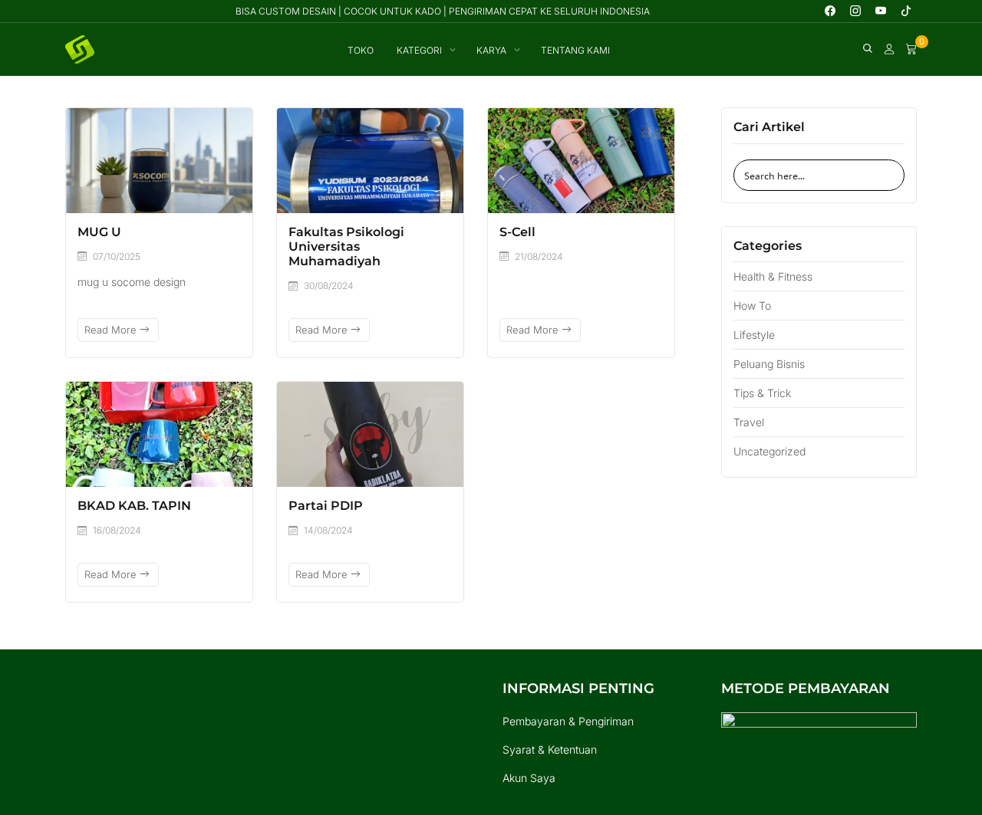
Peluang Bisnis (769, 363)
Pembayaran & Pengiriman (568, 721)
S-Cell (517, 232)
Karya (491, 50)
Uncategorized (769, 451)
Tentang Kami (575, 50)
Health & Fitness (772, 276)
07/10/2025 (116, 256)
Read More (112, 330)
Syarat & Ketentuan (550, 749)
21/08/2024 (539, 256)
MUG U (99, 232)
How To (752, 305)
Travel (748, 422)
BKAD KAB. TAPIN (134, 505)
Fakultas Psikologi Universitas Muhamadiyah (346, 246)
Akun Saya (529, 777)
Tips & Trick (762, 392)
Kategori (419, 50)
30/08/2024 (329, 285)
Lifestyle (754, 334)
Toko (361, 50)
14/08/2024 (328, 530)
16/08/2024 (117, 530)
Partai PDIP (325, 505)
